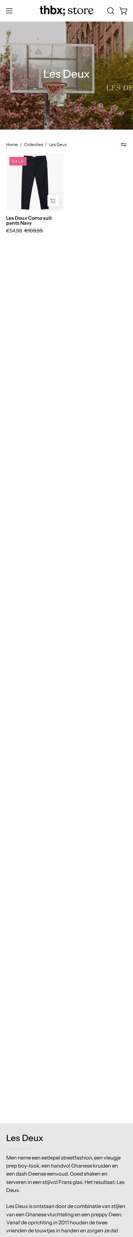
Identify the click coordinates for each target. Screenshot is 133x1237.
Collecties (33, 144)
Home (12, 144)
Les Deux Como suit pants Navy (29, 221)
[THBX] (66, 11)
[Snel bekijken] (53, 200)
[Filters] (123, 144)
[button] (110, 10)
